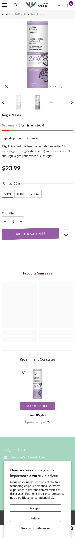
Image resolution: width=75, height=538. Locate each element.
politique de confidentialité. (36, 497)
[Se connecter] (59, 5)
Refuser (36, 518)
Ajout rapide (37, 406)
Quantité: (8, 213)
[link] (19, 332)
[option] (37, 55)
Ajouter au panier (30, 234)
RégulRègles (37, 415)
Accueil (6, 14)
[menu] (4, 5)
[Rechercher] (15, 5)
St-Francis (20, 14)
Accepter (35, 508)
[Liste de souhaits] (66, 234)
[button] (61, 87)
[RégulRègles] (37, 384)
